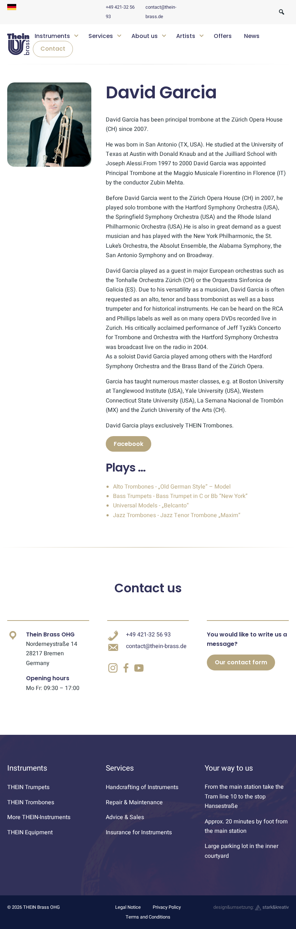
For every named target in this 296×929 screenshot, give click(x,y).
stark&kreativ (275, 907)
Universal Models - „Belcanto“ (151, 505)
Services (100, 36)
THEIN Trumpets (28, 787)
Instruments (52, 36)
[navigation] (159, 44)
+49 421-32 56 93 (148, 634)
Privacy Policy (167, 907)
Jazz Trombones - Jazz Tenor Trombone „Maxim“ (176, 515)
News (252, 36)
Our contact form (241, 662)
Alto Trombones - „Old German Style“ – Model (172, 486)
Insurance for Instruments (139, 832)
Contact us (148, 588)
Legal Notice (128, 907)
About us (144, 36)
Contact (52, 48)
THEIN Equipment (30, 832)
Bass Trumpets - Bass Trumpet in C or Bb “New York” (180, 496)
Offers (223, 36)
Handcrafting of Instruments (142, 787)
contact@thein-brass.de (156, 646)
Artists (185, 36)
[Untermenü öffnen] (76, 35)
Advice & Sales (125, 817)
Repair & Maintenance (134, 802)
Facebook (128, 444)
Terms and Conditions (148, 917)
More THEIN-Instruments (38, 817)
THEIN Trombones (30, 802)
